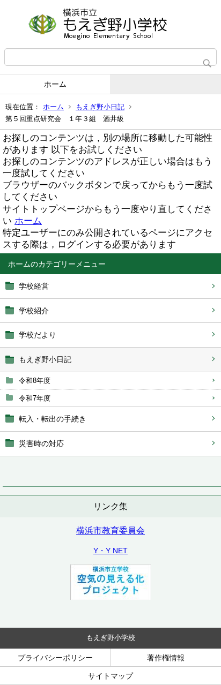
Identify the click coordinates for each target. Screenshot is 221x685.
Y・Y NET (110, 550)
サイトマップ (110, 676)
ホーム (55, 84)
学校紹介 (34, 310)
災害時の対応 (41, 443)
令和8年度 (34, 381)
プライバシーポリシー (55, 657)
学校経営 (34, 286)
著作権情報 (166, 657)
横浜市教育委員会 (110, 530)
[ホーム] (110, 24)
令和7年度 (34, 398)
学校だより (37, 334)
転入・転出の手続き (52, 419)
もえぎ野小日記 (100, 107)
